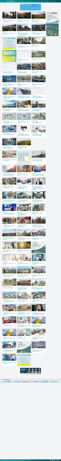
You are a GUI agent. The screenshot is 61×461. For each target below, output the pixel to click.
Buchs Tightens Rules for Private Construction (23, 21)
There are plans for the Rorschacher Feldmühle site (38, 338)
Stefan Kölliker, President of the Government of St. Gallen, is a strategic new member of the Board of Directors (38, 188)
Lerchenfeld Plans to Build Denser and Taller (8, 34)
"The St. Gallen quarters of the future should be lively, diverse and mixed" (38, 314)
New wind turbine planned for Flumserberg (23, 148)
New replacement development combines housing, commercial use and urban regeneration (23, 34)
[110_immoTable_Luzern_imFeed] (39, 247)
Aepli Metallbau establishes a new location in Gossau (23, 276)
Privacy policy (23, 460)
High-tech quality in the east (7, 325)
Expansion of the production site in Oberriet (23, 122)
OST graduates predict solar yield (8, 134)
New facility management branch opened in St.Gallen (8, 110)
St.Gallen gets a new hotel (22, 338)
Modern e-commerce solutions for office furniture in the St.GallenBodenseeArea (23, 213)
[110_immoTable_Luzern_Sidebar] (52, 23)
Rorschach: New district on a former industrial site (9, 314)
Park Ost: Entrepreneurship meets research (38, 301)
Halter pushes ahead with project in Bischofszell (9, 239)
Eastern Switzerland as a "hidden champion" (37, 264)
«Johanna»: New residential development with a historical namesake (22, 288)
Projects (26, 1)
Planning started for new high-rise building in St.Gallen (38, 110)
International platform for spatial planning (37, 85)
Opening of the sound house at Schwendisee (23, 85)
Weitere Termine (9, 47)
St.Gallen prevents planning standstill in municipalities (22, 72)
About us (10, 460)
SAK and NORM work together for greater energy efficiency (38, 201)
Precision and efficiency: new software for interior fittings (8, 148)
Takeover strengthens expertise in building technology (8, 122)
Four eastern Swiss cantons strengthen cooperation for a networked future (22, 187)
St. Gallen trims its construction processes (23, 60)
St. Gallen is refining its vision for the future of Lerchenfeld (38, 34)
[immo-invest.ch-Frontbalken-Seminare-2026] (30, 371)
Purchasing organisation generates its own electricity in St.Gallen (9, 175)
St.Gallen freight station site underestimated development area (38, 97)
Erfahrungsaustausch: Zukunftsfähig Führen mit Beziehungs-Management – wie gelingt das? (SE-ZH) (10, 43)
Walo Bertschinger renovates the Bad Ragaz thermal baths (24, 326)
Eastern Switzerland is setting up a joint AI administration (23, 47)
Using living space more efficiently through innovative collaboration (23, 110)
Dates (42, 1)
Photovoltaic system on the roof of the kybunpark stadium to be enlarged (24, 97)
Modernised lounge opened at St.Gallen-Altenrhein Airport (37, 135)
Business (30, 1)
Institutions (35, 1)
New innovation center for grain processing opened (37, 122)
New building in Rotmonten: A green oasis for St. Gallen (24, 239)
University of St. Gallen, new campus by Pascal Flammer (24, 314)
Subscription (19, 460)
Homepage (3, 460)
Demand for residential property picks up (23, 175)
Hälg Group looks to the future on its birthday (9, 264)
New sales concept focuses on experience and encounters (8, 72)
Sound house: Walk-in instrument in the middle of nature (9, 276)
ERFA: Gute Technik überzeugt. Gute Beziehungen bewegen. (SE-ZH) (10, 46)
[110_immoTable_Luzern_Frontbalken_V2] (30, 7)
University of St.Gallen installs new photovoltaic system (9, 187)
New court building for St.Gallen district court (37, 72)
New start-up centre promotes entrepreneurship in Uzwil (8, 85)
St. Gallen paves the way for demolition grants (37, 21)
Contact (16, 460)
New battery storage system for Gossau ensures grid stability (37, 160)
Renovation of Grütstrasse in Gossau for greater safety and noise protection (9, 97)
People (19, 1)
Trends (39, 1)
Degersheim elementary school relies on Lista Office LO (9, 160)
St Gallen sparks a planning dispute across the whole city (9, 21)
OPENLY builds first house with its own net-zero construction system (38, 226)
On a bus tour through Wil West (8, 287)
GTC (26, 460)
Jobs (50, 1)
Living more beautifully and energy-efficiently (38, 276)
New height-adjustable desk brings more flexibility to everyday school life (23, 135)
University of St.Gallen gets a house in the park (9, 338)
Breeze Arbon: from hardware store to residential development (9, 301)
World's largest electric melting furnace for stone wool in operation (9, 213)
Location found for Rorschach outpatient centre (22, 226)
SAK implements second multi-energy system (24, 251)
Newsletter (28, 460)
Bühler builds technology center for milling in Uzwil (9, 251)
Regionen (22, 1)
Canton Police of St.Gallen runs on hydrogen (8, 363)
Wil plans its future (35, 46)
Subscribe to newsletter (9, 57)
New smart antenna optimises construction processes (23, 201)
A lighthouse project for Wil (22, 300)
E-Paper (13, 460)
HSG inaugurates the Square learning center (24, 264)
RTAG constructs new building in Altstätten (37, 213)
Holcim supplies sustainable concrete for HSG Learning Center (9, 351)
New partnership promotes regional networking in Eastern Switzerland (38, 175)
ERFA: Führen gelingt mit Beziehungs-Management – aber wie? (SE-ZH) (10, 41)
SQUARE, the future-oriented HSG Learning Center (38, 239)
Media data (7, 460)
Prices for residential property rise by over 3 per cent (9, 226)
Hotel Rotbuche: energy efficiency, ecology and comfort (37, 351)
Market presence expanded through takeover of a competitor (9, 201)
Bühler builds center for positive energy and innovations (37, 326)
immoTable (46, 1)
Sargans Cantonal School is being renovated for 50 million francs (37, 288)
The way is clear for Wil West (37, 59)
